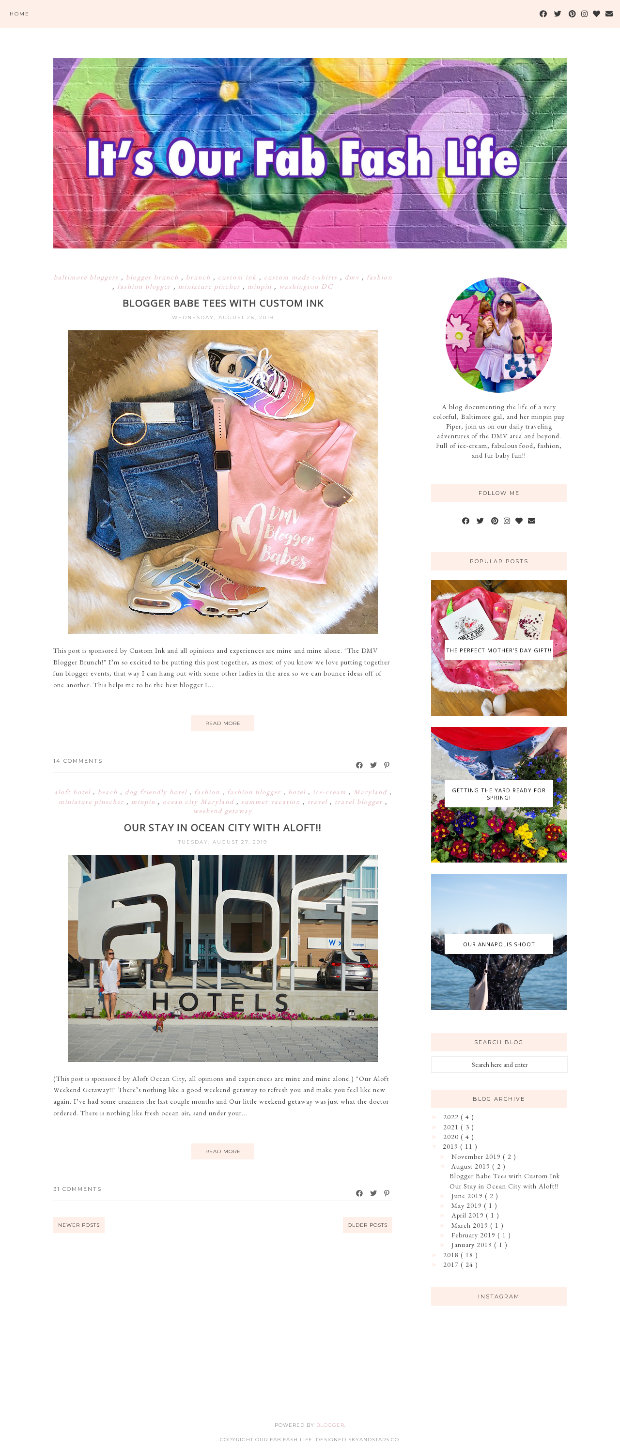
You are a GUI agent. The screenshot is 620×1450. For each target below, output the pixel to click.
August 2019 (471, 1166)
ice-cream (331, 791)
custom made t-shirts (302, 277)
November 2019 (477, 1156)
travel (319, 801)
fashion (379, 277)
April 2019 (468, 1215)
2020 (452, 1136)
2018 (452, 1254)
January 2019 (472, 1244)
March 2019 (470, 1225)
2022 (452, 1116)
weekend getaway (222, 810)
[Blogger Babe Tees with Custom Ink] (223, 631)
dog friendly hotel (157, 791)
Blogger (330, 1425)
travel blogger (360, 801)
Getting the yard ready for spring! (499, 794)
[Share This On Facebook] (360, 765)
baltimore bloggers (87, 277)
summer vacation (272, 801)
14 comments (78, 760)
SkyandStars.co (373, 1439)
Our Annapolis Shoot (499, 944)
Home (20, 14)
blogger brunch (153, 277)
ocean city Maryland (199, 801)
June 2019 (468, 1195)
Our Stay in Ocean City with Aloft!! (223, 827)
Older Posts (368, 1225)
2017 (452, 1264)
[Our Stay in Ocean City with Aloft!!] (223, 1059)
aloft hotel (73, 791)
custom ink (238, 277)
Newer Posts (79, 1225)
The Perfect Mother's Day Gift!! (499, 650)
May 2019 (467, 1205)
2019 (451, 1146)
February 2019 (474, 1235)
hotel (298, 791)
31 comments (77, 1189)
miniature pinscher (92, 801)
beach (109, 791)
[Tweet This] (374, 765)
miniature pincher (210, 286)
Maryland (371, 791)
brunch (199, 277)
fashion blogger (145, 286)
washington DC (306, 286)
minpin (261, 286)
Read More (223, 723)
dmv (353, 277)
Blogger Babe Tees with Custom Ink (223, 302)
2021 (452, 1127)
